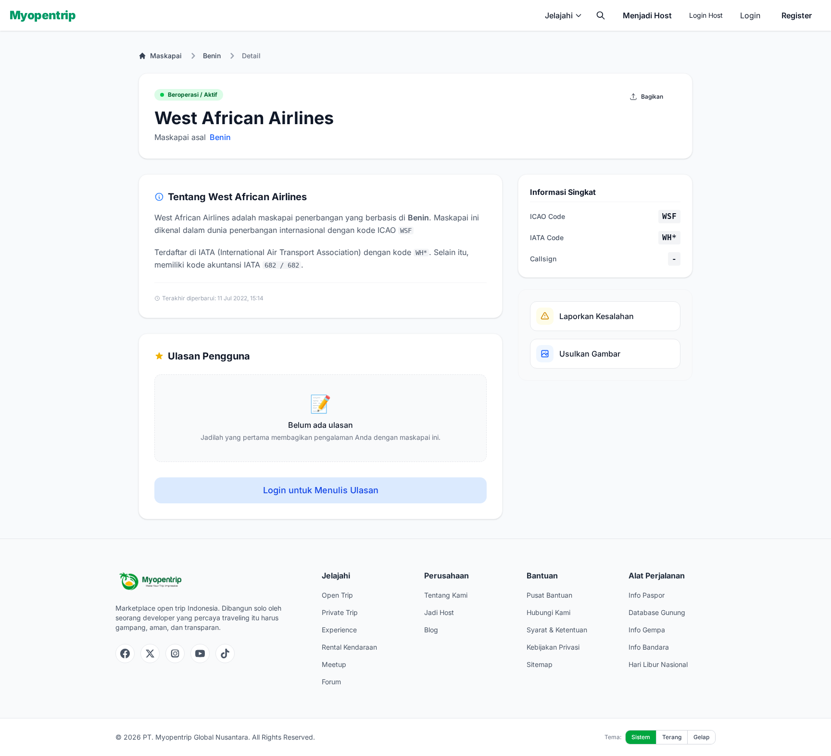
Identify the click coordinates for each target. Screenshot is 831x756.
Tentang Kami (445, 595)
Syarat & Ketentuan (557, 630)
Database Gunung (657, 612)
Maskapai (166, 55)
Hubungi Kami (548, 612)
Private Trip (340, 612)
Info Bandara (649, 647)
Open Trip (337, 595)
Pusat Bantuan (549, 595)
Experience (339, 630)
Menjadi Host (647, 15)
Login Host (706, 15)
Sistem (640, 737)
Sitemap (540, 664)
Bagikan (652, 96)
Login (750, 15)
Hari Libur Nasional (658, 664)
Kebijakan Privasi (553, 647)
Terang (671, 737)
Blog (431, 630)
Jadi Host (439, 612)
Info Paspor (647, 595)
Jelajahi (559, 15)
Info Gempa (647, 630)
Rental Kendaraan (349, 647)
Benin (212, 55)
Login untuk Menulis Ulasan (320, 490)
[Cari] (600, 15)
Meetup (334, 664)
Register (796, 15)
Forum (331, 682)
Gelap (701, 737)
